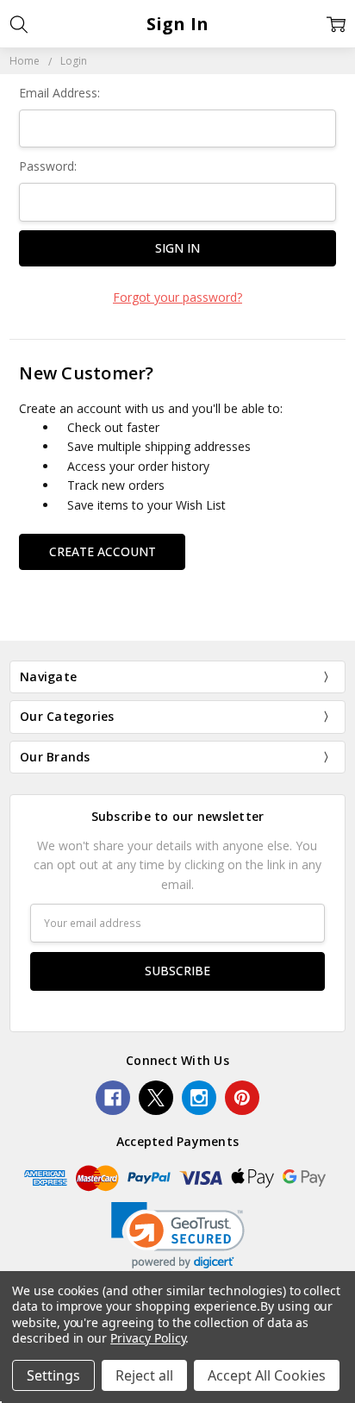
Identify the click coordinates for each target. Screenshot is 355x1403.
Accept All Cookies (267, 1375)
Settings (53, 1375)
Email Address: (59, 93)
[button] (178, 1235)
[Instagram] (199, 1097)
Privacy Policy (147, 1338)
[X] (156, 1097)
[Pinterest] (242, 1097)
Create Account (102, 551)
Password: (48, 166)
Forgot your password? (177, 297)
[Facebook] (113, 1097)
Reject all (144, 1375)
